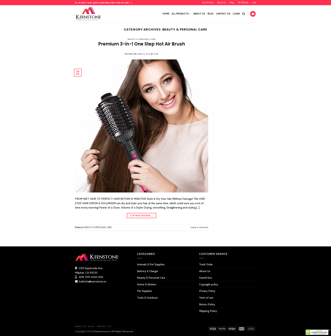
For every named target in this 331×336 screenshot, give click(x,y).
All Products (180, 13)
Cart (254, 2)
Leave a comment (199, 227)
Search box (205, 277)
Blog (232, 2)
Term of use (206, 297)
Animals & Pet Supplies (151, 264)
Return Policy (207, 304)
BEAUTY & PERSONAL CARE (142, 39)
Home (166, 13)
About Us (221, 2)
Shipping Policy (208, 311)
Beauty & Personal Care (151, 277)
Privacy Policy (207, 291)
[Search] (243, 14)
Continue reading (142, 215)
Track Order (206, 264)
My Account (207, 2)
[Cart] (253, 14)
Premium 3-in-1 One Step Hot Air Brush (141, 44)
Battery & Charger (147, 271)
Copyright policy (208, 284)
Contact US (223, 13)
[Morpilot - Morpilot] (92, 13)
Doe (156, 54)
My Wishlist (243, 2)
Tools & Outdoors (147, 297)
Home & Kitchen (146, 284)
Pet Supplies (144, 291)
